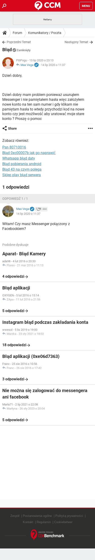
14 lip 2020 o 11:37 (53, 65)
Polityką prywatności (69, 516)
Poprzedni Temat (19, 42)
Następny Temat (76, 42)
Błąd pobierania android (21, 164)
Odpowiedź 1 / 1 (15, 198)
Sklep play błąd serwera (21, 175)
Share (12, 128)
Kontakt (28, 522)
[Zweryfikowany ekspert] (36, 65)
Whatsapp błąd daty (18, 158)
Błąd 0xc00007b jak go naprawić (29, 153)
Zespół (14, 516)
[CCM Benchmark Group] (47, 535)
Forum (17, 33)
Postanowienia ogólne (37, 516)
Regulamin (44, 522)
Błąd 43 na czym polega (22, 169)
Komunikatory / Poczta (44, 33)
